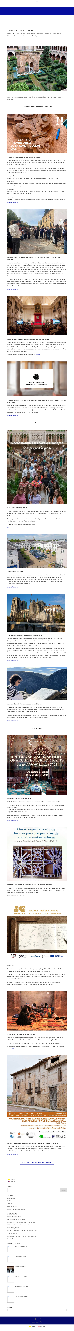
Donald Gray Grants (13, 1228)
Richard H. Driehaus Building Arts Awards (20, 1225)
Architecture (11, 1198)
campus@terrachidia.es (14, 1049)
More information (12, 202)
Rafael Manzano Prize (14, 1216)
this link (38, 354)
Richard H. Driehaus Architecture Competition (21, 1222)
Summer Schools (12, 1233)
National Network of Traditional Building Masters (22, 1230)
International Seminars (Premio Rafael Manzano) (22, 1236)
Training (34, 36)
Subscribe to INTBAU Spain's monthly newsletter (37, 1162)
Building (9, 1201)
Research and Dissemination (22, 36)
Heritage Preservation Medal (16, 1219)
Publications (11, 1239)
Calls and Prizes (21, 33)
